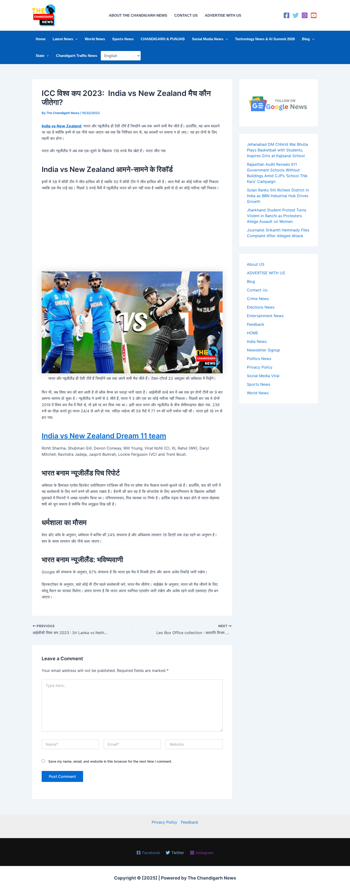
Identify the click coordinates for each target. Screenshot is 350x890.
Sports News (123, 39)
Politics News (259, 358)
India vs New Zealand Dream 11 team (104, 435)
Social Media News (207, 39)
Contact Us (257, 290)
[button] (75, 39)
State (40, 56)
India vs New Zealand (61, 126)
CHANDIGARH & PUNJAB (163, 39)
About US (255, 264)
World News (95, 39)
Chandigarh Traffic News (76, 56)
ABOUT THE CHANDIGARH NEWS (138, 15)
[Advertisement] (132, 230)
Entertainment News (265, 315)
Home (40, 39)
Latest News (63, 39)
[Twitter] (295, 15)
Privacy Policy (259, 367)
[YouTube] (314, 15)
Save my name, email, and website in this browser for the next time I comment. (110, 761)
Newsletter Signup (263, 350)
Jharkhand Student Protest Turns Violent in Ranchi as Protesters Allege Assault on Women (276, 216)
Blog (306, 39)
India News (257, 341)
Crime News (258, 298)
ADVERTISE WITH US (223, 15)
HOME (252, 332)
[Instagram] (304, 15)
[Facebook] (286, 15)
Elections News (261, 307)
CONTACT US (186, 15)
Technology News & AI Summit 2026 (265, 39)
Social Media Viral (263, 375)
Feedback (255, 324)
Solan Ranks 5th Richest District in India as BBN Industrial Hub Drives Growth (278, 196)
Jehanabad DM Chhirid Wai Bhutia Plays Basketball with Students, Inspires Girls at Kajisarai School (277, 150)
